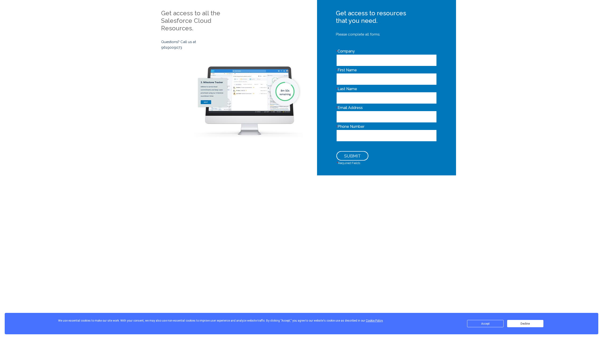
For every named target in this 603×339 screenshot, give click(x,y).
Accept (485, 323)
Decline (525, 323)
